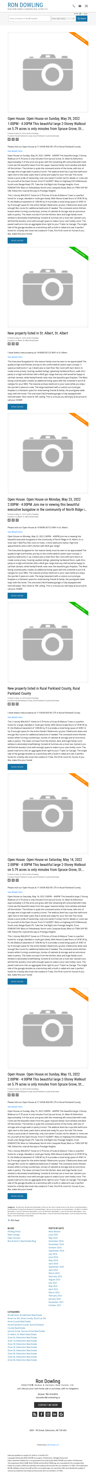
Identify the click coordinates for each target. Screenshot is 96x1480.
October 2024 (55, 1247)
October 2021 (55, 1305)
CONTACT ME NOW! (48, 1404)
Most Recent (54, 1231)
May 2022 (53, 1286)
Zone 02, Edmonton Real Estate (26, 1211)
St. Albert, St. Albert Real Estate (26, 340)
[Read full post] (48, 74)
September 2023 (56, 1266)
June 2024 (53, 1257)
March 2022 (54, 1292)
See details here (15, 151)
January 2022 (55, 1298)
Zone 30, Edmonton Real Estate (58, 1213)
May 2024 (53, 1260)
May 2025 (53, 1238)
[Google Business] (61, 1414)
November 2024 (56, 1244)
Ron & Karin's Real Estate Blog (22, 1241)
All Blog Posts (14, 1231)
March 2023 (54, 1273)
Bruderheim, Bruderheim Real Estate (28, 1207)
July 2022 (53, 1282)
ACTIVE (76, 14)
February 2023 (55, 1276)
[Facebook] (41, 1414)
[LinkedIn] (54, 1414)
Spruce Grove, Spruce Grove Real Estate (60, 1209)
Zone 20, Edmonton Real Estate (22, 1347)
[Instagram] (48, 1414)
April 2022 (53, 1289)
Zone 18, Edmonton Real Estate (71, 1211)
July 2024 (53, 1254)
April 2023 (53, 1270)
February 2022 (55, 1295)
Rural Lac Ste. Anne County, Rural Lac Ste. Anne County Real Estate (64, 1207)
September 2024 (56, 1250)
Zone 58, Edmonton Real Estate (23, 1216)
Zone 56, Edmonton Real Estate (22, 1356)
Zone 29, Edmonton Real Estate (36, 1213)
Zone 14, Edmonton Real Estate (48, 1211)
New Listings (14, 1234)
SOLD (85, 14)
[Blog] (34, 1414)
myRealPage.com (52, 1445)
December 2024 (56, 1241)
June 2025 (53, 1234)
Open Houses (14, 1238)
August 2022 (54, 1279)
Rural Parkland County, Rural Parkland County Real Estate (37, 136)
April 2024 (53, 1263)
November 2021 (56, 1302)
